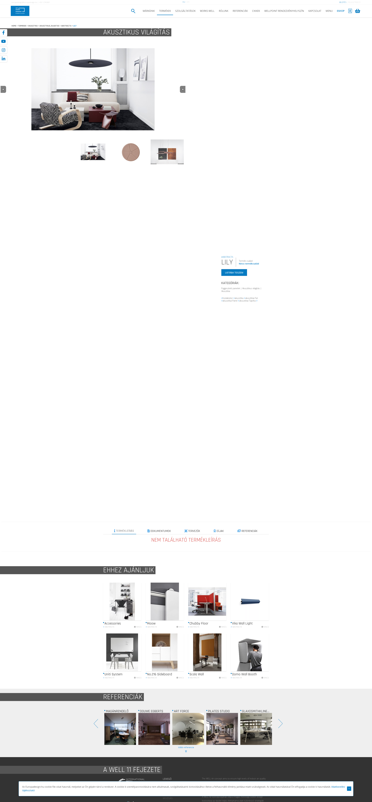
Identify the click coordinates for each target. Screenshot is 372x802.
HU (184, 2)
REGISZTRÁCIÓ (354, 2)
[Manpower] (222, 729)
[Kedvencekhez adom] (136, 601)
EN (188, 2)
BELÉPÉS (342, 2)
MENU (329, 10)
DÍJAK (220, 531)
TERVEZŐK (193, 531)
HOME (13, 26)
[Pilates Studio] (154, 729)
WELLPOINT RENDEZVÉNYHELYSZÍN (284, 10)
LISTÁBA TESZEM (234, 272)
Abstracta (108, 627)
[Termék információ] (131, 601)
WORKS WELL (207, 10)
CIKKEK (256, 10)
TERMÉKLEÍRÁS (124, 531)
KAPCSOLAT (314, 10)
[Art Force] (120, 729)
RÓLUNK (223, 10)
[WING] (256, 729)
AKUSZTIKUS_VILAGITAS (49, 26)
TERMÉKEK (165, 10)
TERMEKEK (22, 26)
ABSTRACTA (66, 26)
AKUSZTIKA (33, 26)
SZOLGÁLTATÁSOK (185, 10)
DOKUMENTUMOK (160, 531)
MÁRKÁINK (149, 10)
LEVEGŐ (167, 778)
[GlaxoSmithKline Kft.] (188, 729)
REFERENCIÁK (240, 10)
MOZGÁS (168, 798)
